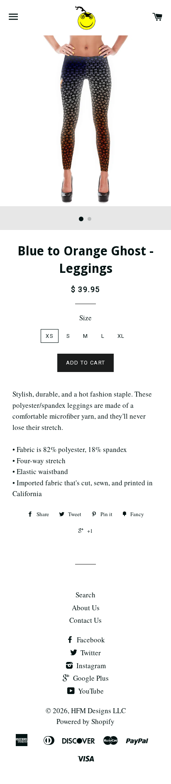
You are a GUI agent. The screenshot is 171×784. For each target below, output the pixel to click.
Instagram (90, 665)
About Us (86, 607)
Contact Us (85, 620)
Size (85, 317)
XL (121, 336)
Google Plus (90, 678)
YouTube (90, 691)
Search (85, 594)
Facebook (90, 639)
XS (50, 336)
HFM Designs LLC (98, 710)
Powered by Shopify (85, 721)
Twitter (90, 652)
